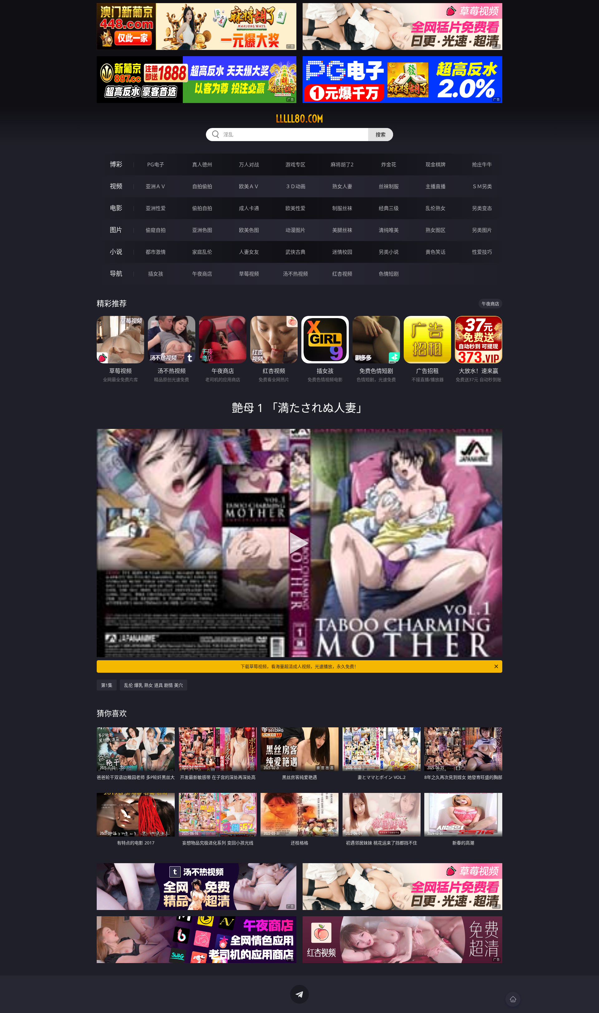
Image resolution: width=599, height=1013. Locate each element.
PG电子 (155, 164)
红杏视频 (342, 273)
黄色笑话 (436, 251)
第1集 (106, 685)
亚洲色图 (202, 230)
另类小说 (389, 251)
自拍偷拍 (202, 186)
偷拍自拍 (202, 208)
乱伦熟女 (436, 208)
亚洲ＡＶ (156, 186)
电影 (116, 208)
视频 (116, 186)
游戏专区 (295, 164)
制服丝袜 (342, 208)
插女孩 (155, 273)
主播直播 (436, 186)
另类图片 (482, 230)
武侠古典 (295, 251)
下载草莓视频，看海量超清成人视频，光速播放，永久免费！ (299, 666)
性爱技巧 (482, 251)
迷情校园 (342, 251)
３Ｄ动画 (295, 186)
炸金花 (388, 164)
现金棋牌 (436, 164)
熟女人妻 (342, 186)
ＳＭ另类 (482, 186)
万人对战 (249, 164)
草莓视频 (249, 273)
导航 (116, 273)
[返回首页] (512, 999)
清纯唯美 (389, 230)
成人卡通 (249, 208)
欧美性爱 (295, 208)
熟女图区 (436, 230)
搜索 (381, 134)
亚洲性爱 (156, 208)
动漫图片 (295, 230)
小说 (116, 252)
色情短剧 (389, 273)
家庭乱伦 (202, 251)
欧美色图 (249, 230)
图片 (116, 230)
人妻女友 (249, 251)
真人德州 (202, 164)
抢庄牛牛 (482, 164)
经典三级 (389, 208)
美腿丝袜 (342, 230)
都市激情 (156, 251)
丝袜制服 (389, 186)
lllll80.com (299, 118)
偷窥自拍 (156, 230)
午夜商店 (202, 273)
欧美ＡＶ (249, 186)
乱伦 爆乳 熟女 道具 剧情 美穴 (153, 685)
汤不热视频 (295, 273)
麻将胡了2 (342, 164)
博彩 (116, 164)
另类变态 (482, 208)
